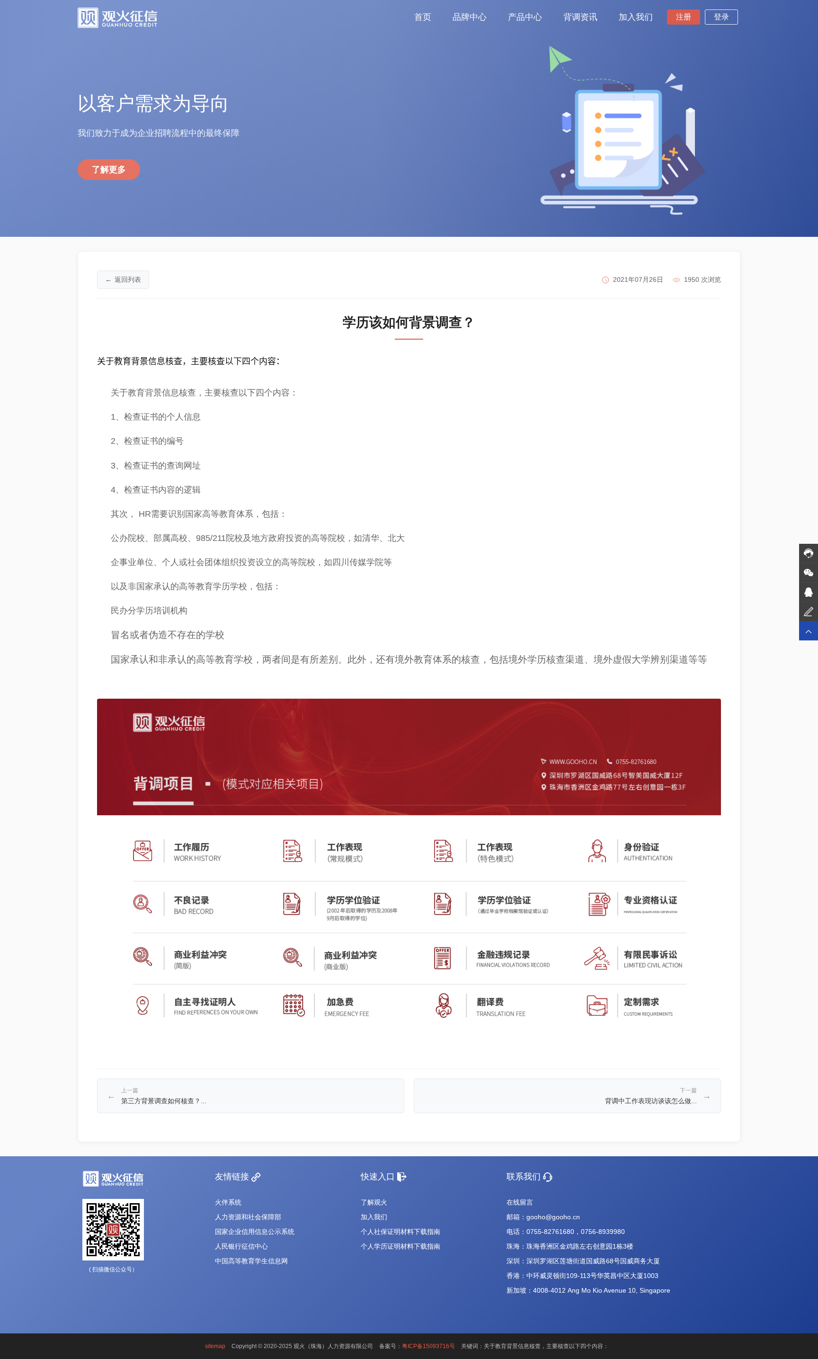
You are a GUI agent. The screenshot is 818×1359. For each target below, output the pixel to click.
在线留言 (520, 1202)
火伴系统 (228, 1202)
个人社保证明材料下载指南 (400, 1231)
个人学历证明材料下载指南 (400, 1246)
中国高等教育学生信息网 (251, 1261)
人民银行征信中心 (241, 1246)
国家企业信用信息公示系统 (254, 1231)
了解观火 (374, 1202)
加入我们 (374, 1217)
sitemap (215, 1346)
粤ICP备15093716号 (428, 1346)
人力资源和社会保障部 (248, 1217)
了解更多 (109, 169)
